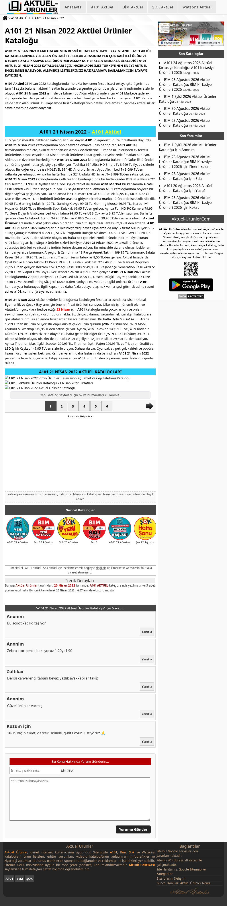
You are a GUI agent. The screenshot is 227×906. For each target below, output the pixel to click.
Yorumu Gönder (133, 829)
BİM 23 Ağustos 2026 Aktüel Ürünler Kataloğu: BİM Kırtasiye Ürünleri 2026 (185, 84)
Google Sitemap (190, 869)
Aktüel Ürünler (27, 585)
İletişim (179, 878)
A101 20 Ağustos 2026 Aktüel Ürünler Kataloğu (185, 188)
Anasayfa (73, 7)
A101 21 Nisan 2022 (49, 18)
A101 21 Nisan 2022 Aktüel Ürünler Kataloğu (68, 35)
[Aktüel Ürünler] (32, 7)
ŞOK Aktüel (162, 7)
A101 (9, 878)
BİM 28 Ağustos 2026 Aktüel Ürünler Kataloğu (185, 123)
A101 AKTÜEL (21, 18)
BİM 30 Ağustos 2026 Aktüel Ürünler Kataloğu (185, 111)
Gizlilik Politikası (142, 865)
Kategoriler (165, 874)
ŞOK (29, 878)
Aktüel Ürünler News (195, 883)
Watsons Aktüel (197, 7)
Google (173, 851)
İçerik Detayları (79, 580)
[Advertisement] (80, 454)
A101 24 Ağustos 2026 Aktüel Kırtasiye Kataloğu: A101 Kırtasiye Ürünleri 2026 (187, 67)
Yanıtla (147, 632)
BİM (19, 878)
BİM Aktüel (133, 7)
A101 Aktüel (102, 7)
